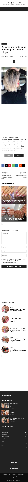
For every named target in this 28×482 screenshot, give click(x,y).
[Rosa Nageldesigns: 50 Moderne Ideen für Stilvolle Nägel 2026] (5, 319)
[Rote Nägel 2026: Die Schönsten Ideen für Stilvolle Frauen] (5, 349)
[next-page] (5, 224)
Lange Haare (7, 41)
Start (2, 41)
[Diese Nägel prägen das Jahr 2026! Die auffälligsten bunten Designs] (14, 195)
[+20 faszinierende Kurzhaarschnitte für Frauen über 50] (5, 405)
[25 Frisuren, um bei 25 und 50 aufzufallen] (5, 420)
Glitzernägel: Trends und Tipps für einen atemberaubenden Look (14, 218)
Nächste (18, 155)
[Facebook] (2, 165)
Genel (11, 347)
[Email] (23, 165)
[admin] (2, 56)
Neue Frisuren (22, 476)
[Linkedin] (16, 165)
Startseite (5, 474)
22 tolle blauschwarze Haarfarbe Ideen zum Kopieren (21, 175)
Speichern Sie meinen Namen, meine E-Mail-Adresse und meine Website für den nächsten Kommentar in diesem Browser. (13, 260)
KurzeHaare (4, 476)
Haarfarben (14, 474)
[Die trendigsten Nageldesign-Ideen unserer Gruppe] (5, 309)
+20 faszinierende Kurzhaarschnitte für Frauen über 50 (18, 405)
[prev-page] (2, 224)
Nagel (13, 198)
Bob (9, 474)
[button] (2, 9)
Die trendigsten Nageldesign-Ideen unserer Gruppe (18, 309)
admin (6, 56)
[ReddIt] (20, 165)
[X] (6, 165)
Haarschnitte (21, 474)
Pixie (14, 477)
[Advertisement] (14, 26)
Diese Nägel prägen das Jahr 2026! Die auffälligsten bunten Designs (14, 201)
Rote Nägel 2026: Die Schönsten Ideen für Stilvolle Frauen (18, 350)
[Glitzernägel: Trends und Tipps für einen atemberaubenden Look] (14, 213)
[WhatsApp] (13, 165)
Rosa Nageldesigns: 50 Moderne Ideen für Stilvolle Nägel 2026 (17, 320)
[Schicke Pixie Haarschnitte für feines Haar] (5, 412)
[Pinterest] (9, 165)
